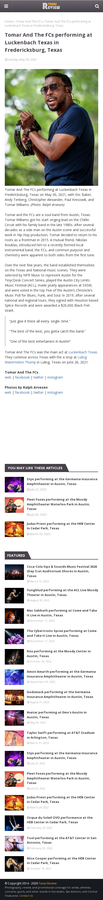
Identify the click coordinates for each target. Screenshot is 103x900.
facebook (22, 377)
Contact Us (26, 895)
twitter (39, 377)
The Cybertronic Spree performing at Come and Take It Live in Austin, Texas (62, 633)
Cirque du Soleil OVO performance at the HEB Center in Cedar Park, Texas (60, 819)
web (8, 377)
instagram (55, 377)
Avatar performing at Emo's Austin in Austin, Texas (57, 714)
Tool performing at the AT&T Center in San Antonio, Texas (62, 840)
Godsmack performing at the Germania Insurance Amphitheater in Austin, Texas (60, 694)
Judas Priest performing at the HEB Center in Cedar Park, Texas (61, 526)
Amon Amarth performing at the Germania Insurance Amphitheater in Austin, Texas (61, 673)
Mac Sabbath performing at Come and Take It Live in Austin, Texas (62, 612)
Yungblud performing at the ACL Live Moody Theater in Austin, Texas (62, 592)
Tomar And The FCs (29, 21)
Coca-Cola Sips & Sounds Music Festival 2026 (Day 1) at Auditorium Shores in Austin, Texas (62, 571)
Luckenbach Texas (83, 352)
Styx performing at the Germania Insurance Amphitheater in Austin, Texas (62, 481)
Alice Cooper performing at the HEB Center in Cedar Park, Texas (61, 860)
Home (9, 21)
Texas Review (48, 883)
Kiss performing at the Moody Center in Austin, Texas (59, 653)
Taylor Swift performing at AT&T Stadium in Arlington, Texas (61, 735)
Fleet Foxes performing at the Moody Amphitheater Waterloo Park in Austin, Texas (58, 504)
